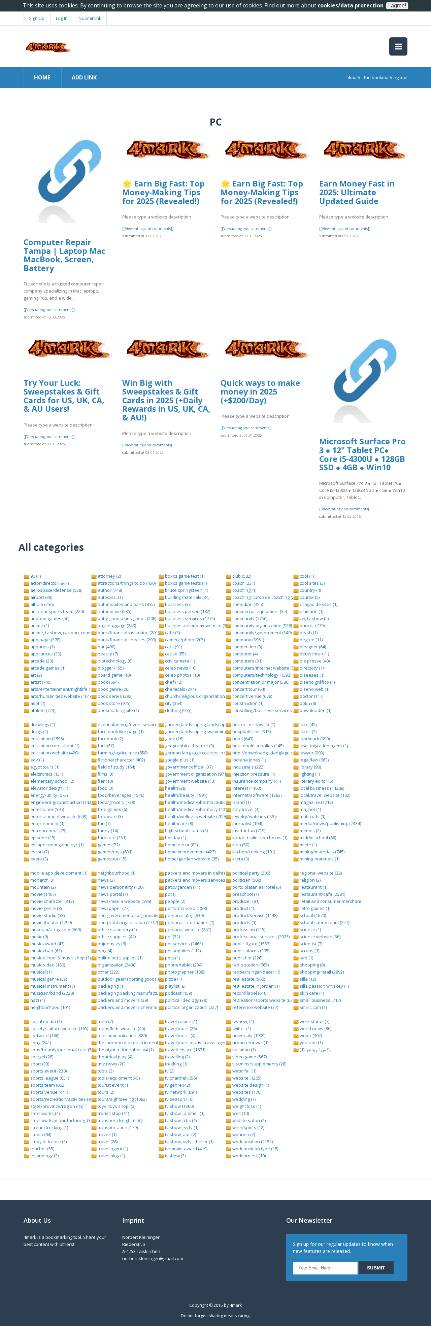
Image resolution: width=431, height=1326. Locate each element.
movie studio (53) (47, 915)
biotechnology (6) (114, 661)
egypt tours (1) (44, 767)
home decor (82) (181, 845)
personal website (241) (187, 929)
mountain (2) (42, 887)
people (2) (174, 901)
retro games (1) (314, 908)
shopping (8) (312, 965)
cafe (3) (172, 633)
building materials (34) (186, 597)
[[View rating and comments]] (49, 309)
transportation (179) (117, 1127)
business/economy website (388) (198, 625)
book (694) (108, 682)
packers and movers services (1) (197, 880)
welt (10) (240, 1113)
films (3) (105, 774)
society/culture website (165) (58, 1028)
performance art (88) (185, 908)
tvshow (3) (175, 1156)
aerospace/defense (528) (55, 590)
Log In (62, 18)
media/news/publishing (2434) (330, 823)
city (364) (173, 703)
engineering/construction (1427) (62, 802)
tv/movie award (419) (185, 1149)
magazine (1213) (316, 802)
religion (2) (310, 880)
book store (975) (113, 703)
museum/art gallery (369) (55, 929)
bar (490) (106, 647)
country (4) (310, 590)
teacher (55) (41, 1149)
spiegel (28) (41, 1057)
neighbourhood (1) (116, 873)
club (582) (241, 576)
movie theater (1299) (50, 922)
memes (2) (310, 830)
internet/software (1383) (256, 795)
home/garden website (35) (191, 859)
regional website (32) (320, 873)
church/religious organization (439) (199, 696)
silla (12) (307, 979)
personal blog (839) (184, 915)
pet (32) (172, 936)
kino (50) (240, 845)
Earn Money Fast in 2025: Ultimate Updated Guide (357, 192)
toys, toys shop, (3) (116, 1106)
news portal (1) (112, 894)
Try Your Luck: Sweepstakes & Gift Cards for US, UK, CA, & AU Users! (64, 395)
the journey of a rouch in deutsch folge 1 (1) (141, 1043)
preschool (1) (245, 894)
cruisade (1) (311, 611)
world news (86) (315, 1028)
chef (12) (173, 682)
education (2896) (46, 739)
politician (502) (246, 880)
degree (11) (311, 640)
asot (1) (37, 703)
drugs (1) (38, 731)
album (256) (41, 604)
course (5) (309, 597)
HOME (42, 77)
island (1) (241, 802)
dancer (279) (312, 625)
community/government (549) (261, 633)
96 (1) (35, 576)
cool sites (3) (312, 583)
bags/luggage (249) (116, 625)
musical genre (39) (48, 979)
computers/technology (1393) (261, 675)
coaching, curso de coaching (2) (263, 597)
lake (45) (308, 724)
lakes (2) (308, 731)
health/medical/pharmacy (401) (196, 809)
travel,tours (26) (180, 1028)
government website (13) (189, 781)
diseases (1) (311, 675)
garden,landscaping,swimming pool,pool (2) (208, 731)
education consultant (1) (54, 746)
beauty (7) (107, 654)
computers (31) (246, 661)
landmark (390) (314, 739)
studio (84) (40, 1134)
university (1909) (248, 1035)
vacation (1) (243, 1050)
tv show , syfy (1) (181, 1127)
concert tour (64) (248, 689)
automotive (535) (114, 611)
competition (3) (246, 647)
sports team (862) (47, 1085)
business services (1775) (189, 618)
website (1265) (246, 1078)
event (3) (38, 859)
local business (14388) (321, 788)
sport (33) (39, 1064)
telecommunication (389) (122, 1035)
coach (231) (243, 583)
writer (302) (310, 1035)
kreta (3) (240, 859)
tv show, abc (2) (180, 1134)
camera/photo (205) (184, 640)
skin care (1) (311, 993)
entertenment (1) (46, 823)
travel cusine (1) (180, 1021)
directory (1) (311, 668)
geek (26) (173, 739)
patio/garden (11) (182, 887)
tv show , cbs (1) (180, 1120)
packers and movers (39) (122, 1000)
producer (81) (245, 901)
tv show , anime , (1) (184, 1113)
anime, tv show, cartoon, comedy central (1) (73, 633)
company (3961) (247, 640)
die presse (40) (314, 661)
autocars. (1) (110, 597)
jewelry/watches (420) (253, 816)
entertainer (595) (46, 809)
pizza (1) (173, 979)
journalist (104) (246, 823)
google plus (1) (179, 760)
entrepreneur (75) (47, 830)
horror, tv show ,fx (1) (253, 724)
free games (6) (112, 809)
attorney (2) (109, 576)
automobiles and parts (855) (126, 604)
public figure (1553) (250, 944)
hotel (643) (242, 739)
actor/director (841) (49, 583)
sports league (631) (49, 1078)
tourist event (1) (113, 1085)
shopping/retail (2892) (321, 972)
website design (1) (250, 1085)
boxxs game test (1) (184, 576)
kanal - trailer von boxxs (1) (259, 838)
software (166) (44, 1035)
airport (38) (40, 597)
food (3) (105, 788)
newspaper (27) (113, 908)
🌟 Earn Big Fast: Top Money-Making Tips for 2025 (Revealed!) (163, 192)
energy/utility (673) (48, 795)
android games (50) (49, 618)
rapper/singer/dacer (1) (255, 972)
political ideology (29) (185, 1000)
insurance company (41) (256, 781)
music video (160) (47, 965)
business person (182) (187, 611)
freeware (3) (110, 816)
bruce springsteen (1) (186, 590)
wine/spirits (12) (247, 1127)
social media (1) (45, 1021)
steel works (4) (44, 1113)
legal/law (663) (314, 760)
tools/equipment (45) (118, 1078)
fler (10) (105, 781)
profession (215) (248, 929)
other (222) (108, 972)
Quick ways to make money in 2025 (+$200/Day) (260, 391)
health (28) (175, 788)
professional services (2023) (260, 936)
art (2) (35, 675)
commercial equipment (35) (259, 611)
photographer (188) (184, 972)
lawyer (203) (311, 753)
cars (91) (173, 647)
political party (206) (250, 873)
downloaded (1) (315, 710)
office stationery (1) (117, 929)
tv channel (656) (180, 1078)
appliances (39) (45, 654)
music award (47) (46, 944)
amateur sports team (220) (56, 611)
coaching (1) (243, 590)
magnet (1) (310, 809)
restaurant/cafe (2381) (322, 894)
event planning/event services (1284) (135, 724)
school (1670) (312, 915)
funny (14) (107, 830)
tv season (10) (178, 1099)
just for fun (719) (248, 830)
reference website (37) (254, 1007)
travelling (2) (177, 1057)
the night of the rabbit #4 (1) (125, 1050)
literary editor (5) (316, 781)
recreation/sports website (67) (262, 1000)
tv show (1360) (179, 1106)
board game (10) (114, 675)
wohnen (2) (243, 1134)
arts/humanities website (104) (60, 696)
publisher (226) (246, 958)
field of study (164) (116, 767)
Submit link (90, 18)
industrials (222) (247, 767)
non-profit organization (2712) (127, 922)
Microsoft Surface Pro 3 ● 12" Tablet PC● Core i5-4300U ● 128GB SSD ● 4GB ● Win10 (362, 454)
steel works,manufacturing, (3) (60, 1120)
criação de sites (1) (318, 604)
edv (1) (36, 760)
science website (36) (319, 936)
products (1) (243, 922)
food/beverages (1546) (120, 795)
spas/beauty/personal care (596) (63, 1050)
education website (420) (53, 753)
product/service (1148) (254, 915)
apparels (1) (42, 647)
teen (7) (105, 1021)
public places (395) (250, 951)
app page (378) (44, 640)
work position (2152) (252, 1141)
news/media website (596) (124, 901)
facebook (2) (110, 739)
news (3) (105, 880)
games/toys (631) (114, 852)
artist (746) (40, 682)
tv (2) (169, 1071)
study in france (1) (48, 1141)
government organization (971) (195, 774)
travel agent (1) (112, 1149)
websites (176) (246, 1092)
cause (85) (175, 654)
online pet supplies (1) (119, 958)
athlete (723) (42, 710)
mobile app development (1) (58, 873)
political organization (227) (191, 1007)
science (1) (310, 929)
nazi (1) (37, 1000)
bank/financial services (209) (126, 640)
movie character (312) (51, 901)
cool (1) (306, 576)
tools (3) (105, 1071)
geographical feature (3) (189, 746)
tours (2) (105, 1092)
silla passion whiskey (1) (324, 986)
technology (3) (44, 1156)
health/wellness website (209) (195, 816)
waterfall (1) (243, 1071)
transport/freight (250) (119, 1120)
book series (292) (114, 696)
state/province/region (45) (56, 1106)
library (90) (310, 767)
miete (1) (308, 845)
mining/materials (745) (321, 852)
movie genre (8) (45, 908)
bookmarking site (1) (118, 710)
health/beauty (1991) (185, 795)
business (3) (177, 604)
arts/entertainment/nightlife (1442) (64, 689)
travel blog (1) (111, 1156)
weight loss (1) (246, 1106)
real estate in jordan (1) (255, 986)
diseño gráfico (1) (317, 682)
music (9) (38, 936)
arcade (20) (41, 661)
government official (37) (188, 767)
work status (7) (314, 1021)
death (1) (308, 633)
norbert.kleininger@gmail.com (152, 1258)
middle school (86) (317, 838)
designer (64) (312, 647)
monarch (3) (41, 880)
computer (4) (244, 654)
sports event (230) (48, 1071)
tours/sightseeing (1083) (121, 1099)
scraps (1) (309, 951)
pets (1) (172, 958)
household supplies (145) (257, 746)
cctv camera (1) (179, 661)
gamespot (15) (111, 859)
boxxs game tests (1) (185, 583)
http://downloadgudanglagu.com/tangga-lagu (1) (281, 753)
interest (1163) (246, 788)
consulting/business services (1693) (268, 710)
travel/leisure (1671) (184, 1050)
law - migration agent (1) (323, 746)
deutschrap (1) (314, 654)
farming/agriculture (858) (122, 753)
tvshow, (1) (242, 1021)
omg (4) (104, 951)
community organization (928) (261, 625)
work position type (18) (254, 1149)
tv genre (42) (177, 1085)
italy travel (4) (245, 809)
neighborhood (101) (49, 1007)
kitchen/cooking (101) (253, 852)
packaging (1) (110, 986)
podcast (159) (178, 993)
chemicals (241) (180, 689)
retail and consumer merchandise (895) (339, 901)
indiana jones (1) (248, 760)
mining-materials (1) (319, 859)
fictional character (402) (121, 760)
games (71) (108, 845)
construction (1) (247, 703)
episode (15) (42, 838)
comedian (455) (247, 604)
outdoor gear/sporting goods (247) (132, 979)
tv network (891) (180, 1092)
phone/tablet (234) (183, 965)
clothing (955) (177, 710)
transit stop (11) (113, 1113)
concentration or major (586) (260, 682)
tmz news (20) (111, 1064)
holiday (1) (175, 838)
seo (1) (306, 958)
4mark (236, 1305)
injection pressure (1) (253, 774)
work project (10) (248, 1156)
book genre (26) (113, 689)
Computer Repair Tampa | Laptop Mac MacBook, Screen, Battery (64, 255)
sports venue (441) (48, 1092)
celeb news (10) (180, 668)
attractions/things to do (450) (126, 583)
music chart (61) (45, 951)
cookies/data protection (351, 5)
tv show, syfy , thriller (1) (188, 1141)
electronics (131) (46, 774)
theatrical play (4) (114, 1057)
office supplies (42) (116, 936)
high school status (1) (186, 830)
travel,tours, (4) (179, 1035)
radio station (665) (250, 965)
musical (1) (40, 972)
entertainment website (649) (58, 816)
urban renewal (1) (249, 1043)
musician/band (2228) (51, 993)
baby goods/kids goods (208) (126, 618)
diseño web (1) (314, 689)
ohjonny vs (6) (111, 944)
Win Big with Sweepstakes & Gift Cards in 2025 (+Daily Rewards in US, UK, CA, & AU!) (166, 400)
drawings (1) (42, 724)
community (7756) (249, 618)
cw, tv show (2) (314, 618)
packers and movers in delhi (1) (196, 873)
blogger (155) (110, 668)
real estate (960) (248, 979)
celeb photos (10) (182, 675)
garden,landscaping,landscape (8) (199, 724)
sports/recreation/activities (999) (62, 1099)
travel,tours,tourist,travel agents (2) (200, 1043)
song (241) (40, 1043)
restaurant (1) (313, 887)
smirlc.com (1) (313, 1007)
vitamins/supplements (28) (258, 1064)
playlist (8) (174, 986)
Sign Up (36, 18)
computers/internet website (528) (265, 668)
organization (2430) (116, 965)
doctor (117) (311, 696)
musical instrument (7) (52, 986)
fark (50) (105, 746)
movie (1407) (42, 894)
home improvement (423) (190, 852)
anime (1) (39, 625)
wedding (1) (243, 1099)
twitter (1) (241, 1028)
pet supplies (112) (182, 951)
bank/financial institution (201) (128, 633)
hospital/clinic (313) (251, 731)
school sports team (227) (324, 922)
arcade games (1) (47, 668)
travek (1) (107, 1134)
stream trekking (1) (48, 1127)
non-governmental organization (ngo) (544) (140, 915)
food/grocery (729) (116, 802)
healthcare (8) (178, 823)
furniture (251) (111, 838)
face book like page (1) (120, 731)
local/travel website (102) (324, 795)
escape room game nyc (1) (56, 845)
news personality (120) (120, 887)
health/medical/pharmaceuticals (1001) (204, 802)
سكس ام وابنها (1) (316, 1050)
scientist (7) (310, 944)
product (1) (242, 908)
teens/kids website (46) (121, 1028)
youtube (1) (311, 1043)
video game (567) (249, 1057)
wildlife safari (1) (248, 1120)
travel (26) (107, 1141)
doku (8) (307, 703)
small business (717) (320, 1000)
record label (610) (249, 993)
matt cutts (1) (312, 816)
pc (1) (169, 894)
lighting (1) (309, 774)
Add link (84, 77)
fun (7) (103, 823)
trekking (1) (175, 1064)
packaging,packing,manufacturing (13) (135, 993)
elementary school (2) (51, 781)
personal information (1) (189, 922)
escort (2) (39, 852)
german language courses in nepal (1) (203, 753)
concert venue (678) (251, 696)
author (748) (109, 590)
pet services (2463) (183, 944)
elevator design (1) (48, 788)
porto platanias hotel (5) (256, 887)
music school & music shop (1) (60, 958)
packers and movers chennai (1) (130, 1007)
